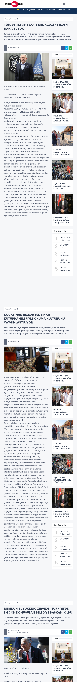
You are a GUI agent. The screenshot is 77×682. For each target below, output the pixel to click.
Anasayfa (8, 19)
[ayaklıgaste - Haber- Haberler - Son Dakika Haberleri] (14, 4)
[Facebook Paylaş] (63, 48)
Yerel (16, 19)
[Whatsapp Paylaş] (70, 48)
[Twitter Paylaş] (66, 48)
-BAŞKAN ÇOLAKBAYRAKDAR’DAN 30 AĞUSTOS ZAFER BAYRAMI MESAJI (44, 10)
